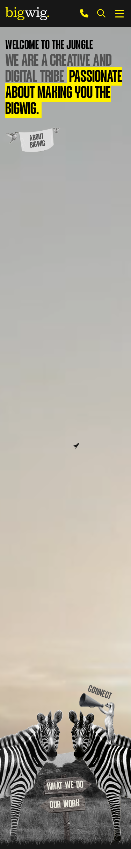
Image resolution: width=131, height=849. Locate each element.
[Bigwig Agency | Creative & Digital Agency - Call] (84, 13)
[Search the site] (101, 13)
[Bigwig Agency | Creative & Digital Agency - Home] (27, 13)
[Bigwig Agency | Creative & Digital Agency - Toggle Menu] (119, 13)
